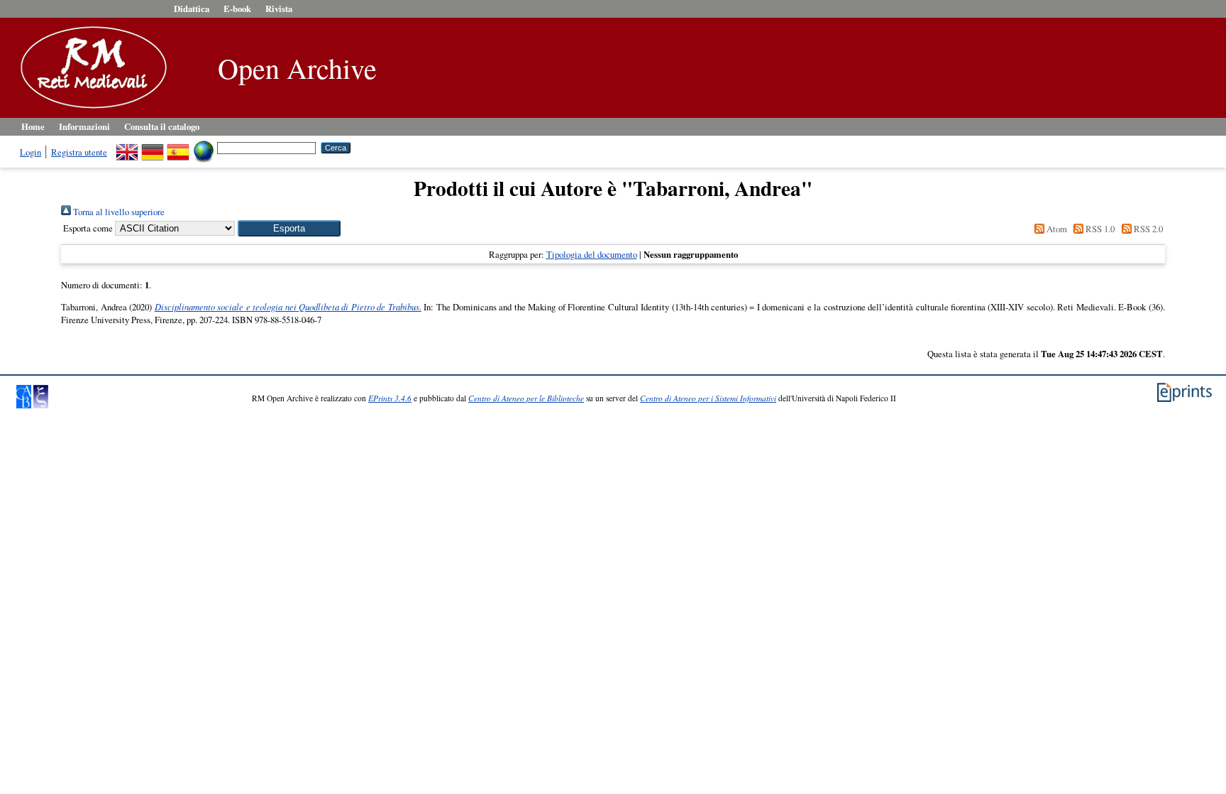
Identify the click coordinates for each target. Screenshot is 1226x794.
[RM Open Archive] (90, 109)
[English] (127, 147)
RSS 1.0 (1099, 228)
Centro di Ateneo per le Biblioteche (526, 398)
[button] (289, 228)
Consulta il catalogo (161, 126)
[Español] (178, 147)
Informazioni (84, 126)
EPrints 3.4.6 (390, 398)
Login (30, 152)
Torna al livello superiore (118, 211)
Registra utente (79, 152)
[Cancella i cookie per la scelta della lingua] (203, 147)
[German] (152, 147)
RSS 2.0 (1147, 228)
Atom (1055, 228)
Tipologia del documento (591, 254)
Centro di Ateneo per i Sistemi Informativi (708, 398)
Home (33, 126)
